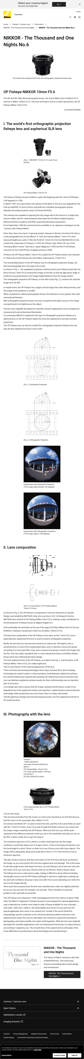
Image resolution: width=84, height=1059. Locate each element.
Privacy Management (20, 1034)
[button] (70, 17)
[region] (42, 1052)
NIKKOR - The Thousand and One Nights (19, 28)
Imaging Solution (12, 1021)
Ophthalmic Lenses (13, 1014)
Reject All (74, 1055)
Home (6, 24)
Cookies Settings (6, 1055)
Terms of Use (54, 1034)
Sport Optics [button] (10, 1008)
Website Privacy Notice (39, 1034)
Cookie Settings (9, 1037)
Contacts (7, 1034)
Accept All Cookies (59, 1055)
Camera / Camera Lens (21, 24)
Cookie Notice (67, 1034)
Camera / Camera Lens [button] (15, 1001)
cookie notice (37, 1050)
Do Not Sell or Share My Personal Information (33, 1037)
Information (39, 24)
